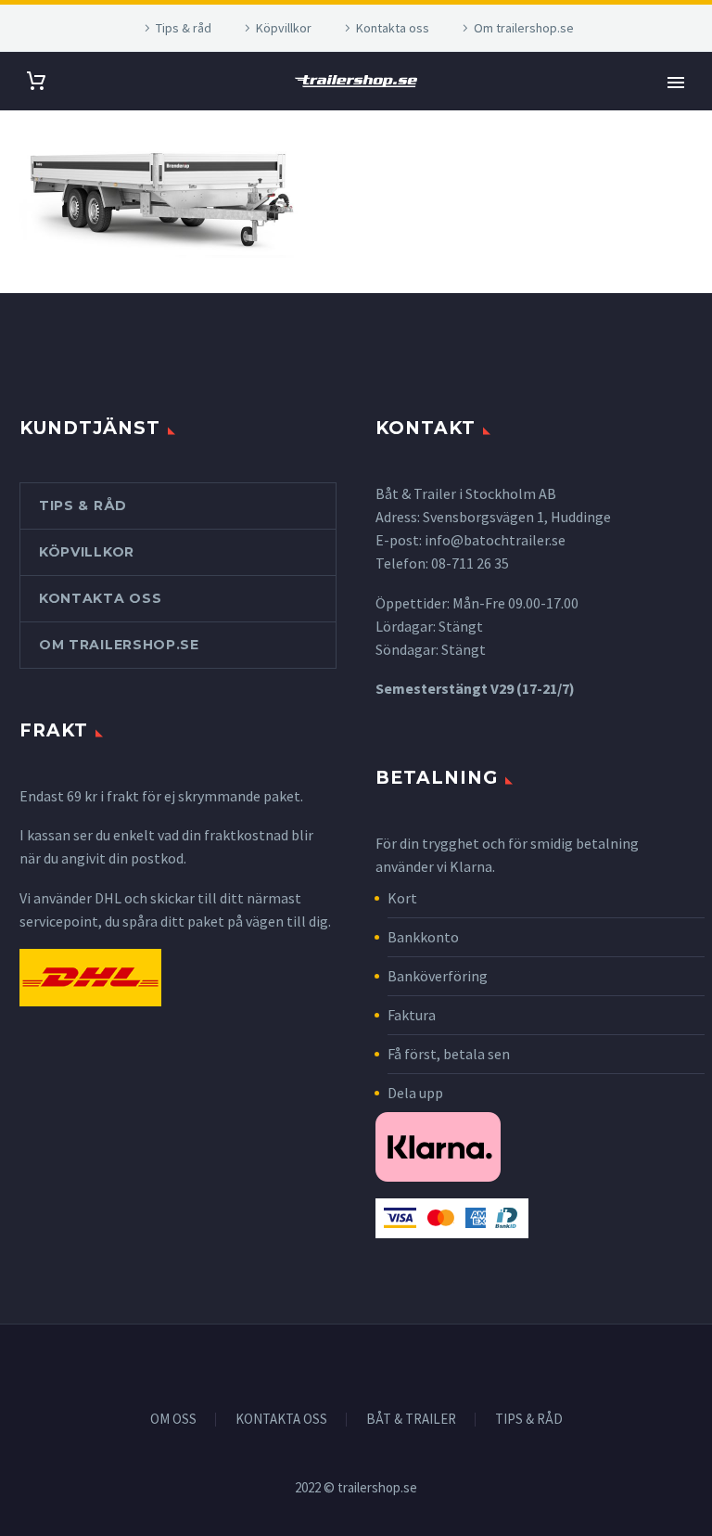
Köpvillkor (284, 27)
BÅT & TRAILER (411, 1420)
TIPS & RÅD (529, 1420)
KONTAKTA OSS (281, 1420)
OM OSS (173, 1420)
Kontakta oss (392, 27)
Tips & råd (183, 27)
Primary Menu (676, 82)
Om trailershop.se (524, 27)
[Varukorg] (36, 81)
